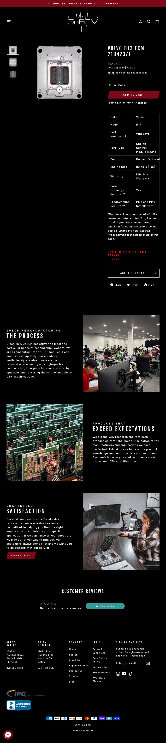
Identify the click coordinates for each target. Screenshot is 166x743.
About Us (74, 660)
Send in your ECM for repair (127, 254)
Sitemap (74, 676)
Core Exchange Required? (117, 190)
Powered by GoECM (83, 730)
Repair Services (78, 665)
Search (73, 654)
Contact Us (21, 555)
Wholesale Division (99, 679)
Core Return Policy (100, 660)
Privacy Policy (101, 672)
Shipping (113, 72)
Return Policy (101, 666)
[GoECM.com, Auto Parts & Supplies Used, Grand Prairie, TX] (18, 706)
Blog (72, 681)
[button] (8, 735)
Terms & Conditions (99, 651)
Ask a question (133, 273)
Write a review (105, 606)
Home (72, 649)
